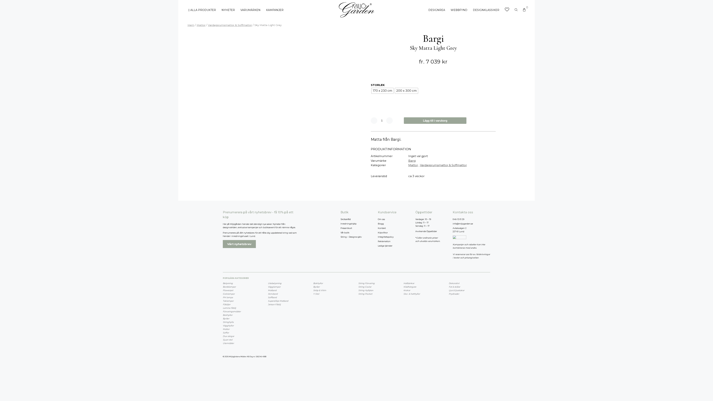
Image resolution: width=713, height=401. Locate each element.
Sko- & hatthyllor (411, 294)
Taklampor (228, 301)
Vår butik (345, 232)
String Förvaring (366, 283)
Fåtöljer (226, 304)
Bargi (412, 160)
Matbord (272, 290)
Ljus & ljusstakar (456, 290)
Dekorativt (454, 283)
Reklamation (384, 241)
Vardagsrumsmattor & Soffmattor (230, 25)
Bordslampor (229, 287)
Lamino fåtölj (229, 308)
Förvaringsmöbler (232, 311)
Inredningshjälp (348, 223)
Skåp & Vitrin (319, 290)
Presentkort (346, 228)
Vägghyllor (228, 325)
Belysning (228, 283)
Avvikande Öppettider (426, 231)
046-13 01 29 (458, 219)
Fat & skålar (454, 287)
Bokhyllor (227, 315)
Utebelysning (274, 283)
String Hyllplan (365, 290)
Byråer (226, 318)
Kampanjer (275, 10)
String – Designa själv (351, 237)
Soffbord (272, 297)
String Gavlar (364, 287)
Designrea (436, 10)
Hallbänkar (408, 283)
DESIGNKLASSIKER (486, 10)
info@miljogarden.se (463, 223)
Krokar (406, 290)
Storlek (378, 85)
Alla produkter (203, 10)
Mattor (201, 25)
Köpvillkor (383, 232)
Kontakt (382, 228)
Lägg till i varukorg (435, 120)
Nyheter (228, 10)
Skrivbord (273, 294)
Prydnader (454, 294)
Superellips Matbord (278, 301)
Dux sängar (228, 336)
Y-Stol (316, 294)
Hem (191, 25)
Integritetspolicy (386, 237)
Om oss (381, 219)
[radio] (382, 91)
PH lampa (228, 297)
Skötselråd (346, 219)
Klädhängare (409, 287)
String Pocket (365, 294)
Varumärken (250, 10)
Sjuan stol (227, 339)
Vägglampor (274, 287)
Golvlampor (229, 294)
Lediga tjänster (385, 245)
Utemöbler (228, 343)
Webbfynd (459, 10)
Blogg (381, 223)
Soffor (226, 332)
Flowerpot (228, 290)
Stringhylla (228, 322)
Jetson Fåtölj (274, 304)
